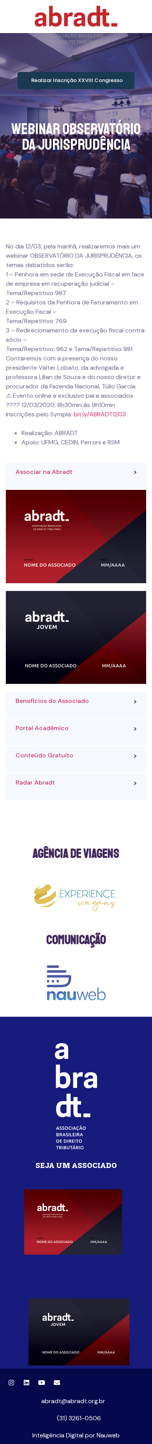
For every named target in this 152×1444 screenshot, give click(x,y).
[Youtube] (41, 1382)
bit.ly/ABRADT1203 (100, 414)
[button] (76, 57)
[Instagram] (11, 1382)
